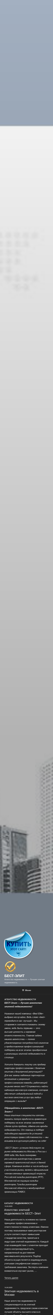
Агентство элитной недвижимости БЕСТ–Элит (22, 1211)
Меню (28, 990)
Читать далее (11, 1277)
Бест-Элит (14, 975)
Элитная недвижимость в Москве (21, 1293)
